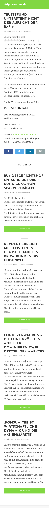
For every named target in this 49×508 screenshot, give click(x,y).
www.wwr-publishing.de (25, 135)
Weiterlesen (24, 229)
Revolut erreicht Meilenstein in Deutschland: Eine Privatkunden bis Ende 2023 (22, 252)
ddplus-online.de (15, 4)
